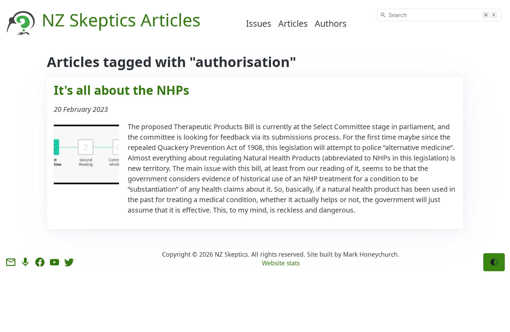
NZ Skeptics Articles (121, 20)
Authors (331, 23)
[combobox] (439, 15)
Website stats (281, 263)
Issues (258, 23)
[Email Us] (10, 262)
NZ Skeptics (231, 254)
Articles (293, 23)
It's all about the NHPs (121, 90)
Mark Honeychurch (370, 254)
